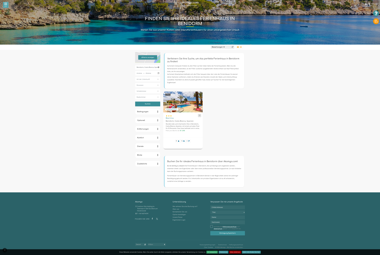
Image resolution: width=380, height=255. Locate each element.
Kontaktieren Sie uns (180, 212)
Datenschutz (222, 244)
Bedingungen (142, 112)
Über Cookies (208, 247)
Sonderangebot (171, 109)
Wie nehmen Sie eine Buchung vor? (185, 206)
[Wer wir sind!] (366, 4)
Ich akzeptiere (212, 252)
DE (376, 4)
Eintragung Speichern (227, 233)
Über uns (176, 209)
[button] (166, 102)
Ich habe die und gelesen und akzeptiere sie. (227, 228)
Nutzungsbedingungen (207, 244)
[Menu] (6, 5)
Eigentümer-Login (179, 220)
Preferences (223, 252)
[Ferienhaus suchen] (369, 4)
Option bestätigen (179, 214)
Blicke (139, 155)
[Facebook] (153, 218)
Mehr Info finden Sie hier (251, 252)
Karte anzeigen (148, 57)
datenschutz (218, 228)
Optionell (141, 120)
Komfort (140, 138)
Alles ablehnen (235, 252)
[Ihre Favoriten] (373, 4)
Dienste (140, 146)
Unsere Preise (177, 217)
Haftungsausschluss (229, 226)
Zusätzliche (142, 164)
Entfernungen (143, 129)
